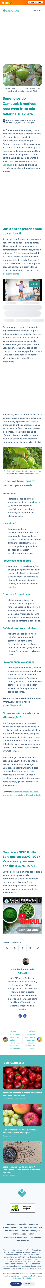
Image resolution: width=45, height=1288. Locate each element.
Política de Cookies (18, 1234)
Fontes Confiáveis (10, 1227)
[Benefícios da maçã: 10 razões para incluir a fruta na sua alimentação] (22, 1077)
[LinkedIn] (30, 948)
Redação (22, 1224)
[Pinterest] (22, 948)
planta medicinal (11, 274)
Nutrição (30, 123)
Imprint (31, 1234)
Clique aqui (15, 705)
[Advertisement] (22, 40)
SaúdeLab (8, 165)
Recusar (29, 1284)
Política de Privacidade (22, 1278)
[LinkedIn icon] (20, 1016)
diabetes (12, 587)
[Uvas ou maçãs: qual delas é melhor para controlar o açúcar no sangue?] (22, 1115)
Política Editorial (12, 1231)
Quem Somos (11, 1224)
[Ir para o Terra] (7, 2)
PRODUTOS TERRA (35, 2)
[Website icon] (25, 1016)
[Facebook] (7, 948)
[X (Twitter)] (15, 948)
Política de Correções (31, 1231)
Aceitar (16, 1284)
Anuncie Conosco (22, 1240)
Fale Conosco (35, 1237)
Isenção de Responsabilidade (15, 1237)
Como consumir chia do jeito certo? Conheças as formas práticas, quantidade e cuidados (22, 1170)
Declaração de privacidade (31, 1227)
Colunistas (33, 1224)
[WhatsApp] (38, 948)
